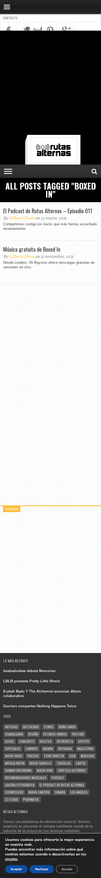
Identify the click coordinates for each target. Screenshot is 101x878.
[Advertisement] (50, 83)
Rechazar (41, 869)
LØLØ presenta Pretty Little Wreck (31, 681)
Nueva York (45, 770)
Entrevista (65, 741)
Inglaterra (85, 748)
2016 (72, 756)
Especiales (12, 748)
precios (33, 756)
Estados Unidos (55, 734)
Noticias (11, 726)
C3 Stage (11, 799)
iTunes (49, 726)
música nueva (15, 763)
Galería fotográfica (19, 785)
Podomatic (31, 799)
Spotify (83, 741)
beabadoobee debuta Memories (29, 671)
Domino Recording (18, 770)
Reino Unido (67, 726)
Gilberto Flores (21, 218)
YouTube (78, 734)
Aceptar (16, 869)
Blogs (9, 741)
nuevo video (13, 756)
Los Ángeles (79, 792)
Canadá (60, 792)
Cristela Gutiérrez (72, 770)
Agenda (48, 748)
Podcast (57, 777)
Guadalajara (14, 734)
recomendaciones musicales (25, 777)
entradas (65, 748)
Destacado (31, 726)
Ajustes (66, 869)
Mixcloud (87, 756)
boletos (46, 741)
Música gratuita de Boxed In (31, 249)
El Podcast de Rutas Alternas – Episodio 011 (47, 211)
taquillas (64, 763)
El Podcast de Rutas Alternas (62, 785)
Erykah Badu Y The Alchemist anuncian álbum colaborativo (42, 693)
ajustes (11, 859)
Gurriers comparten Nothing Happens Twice (39, 706)
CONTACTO (10, 18)
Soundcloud (14, 792)
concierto (26, 741)
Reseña (33, 734)
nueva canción (39, 792)
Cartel (81, 763)
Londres (32, 748)
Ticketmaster (54, 756)
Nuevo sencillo (40, 763)
